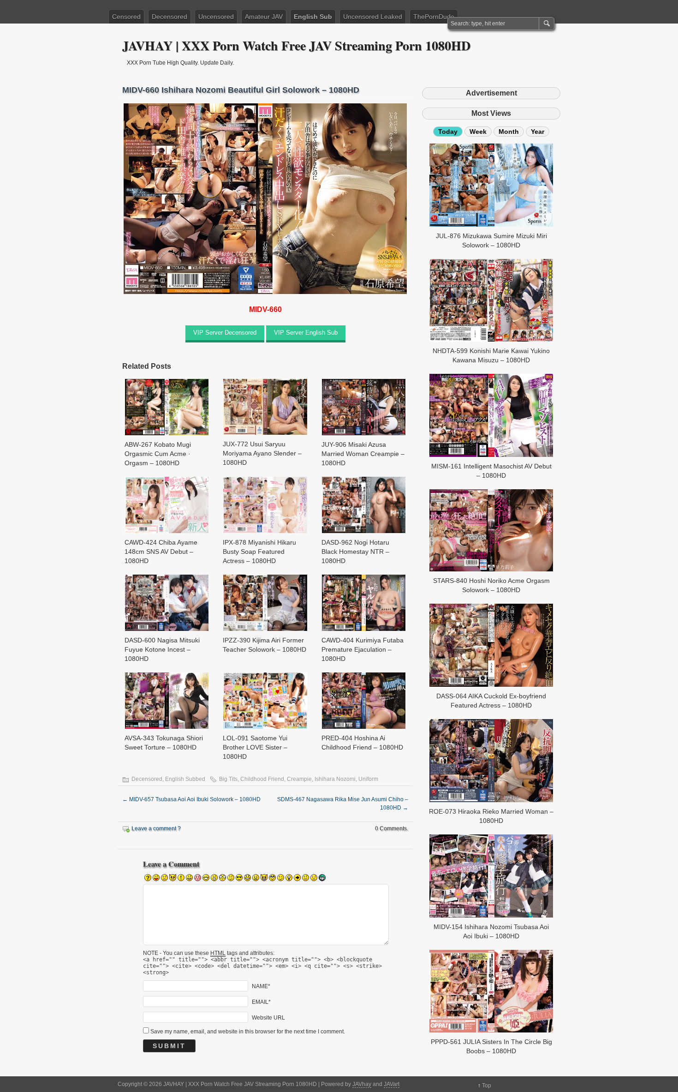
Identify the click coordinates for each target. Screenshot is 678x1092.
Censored (126, 16)
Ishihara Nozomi (335, 779)
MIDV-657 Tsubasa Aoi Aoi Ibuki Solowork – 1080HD (191, 799)
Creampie (299, 779)
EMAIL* (261, 1002)
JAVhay (361, 1084)
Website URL (268, 1017)
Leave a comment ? (156, 828)
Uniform (368, 779)
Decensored (169, 16)
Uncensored (216, 16)
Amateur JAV (264, 16)
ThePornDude (433, 16)
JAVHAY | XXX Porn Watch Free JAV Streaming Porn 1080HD (296, 45)
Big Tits (228, 779)
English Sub (313, 16)
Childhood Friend (262, 779)
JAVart (391, 1084)
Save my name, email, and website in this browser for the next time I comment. (247, 1031)
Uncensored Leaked (372, 16)
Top (486, 1085)
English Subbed (185, 779)
